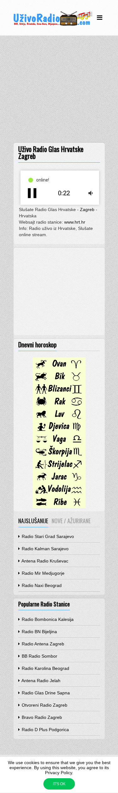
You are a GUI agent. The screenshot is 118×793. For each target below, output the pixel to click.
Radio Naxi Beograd (41, 585)
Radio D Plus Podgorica (44, 729)
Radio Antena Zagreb (42, 643)
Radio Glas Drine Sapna (45, 692)
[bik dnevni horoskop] (59, 380)
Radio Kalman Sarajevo (44, 548)
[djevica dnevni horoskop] (59, 431)
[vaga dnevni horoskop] (59, 443)
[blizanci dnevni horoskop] (59, 393)
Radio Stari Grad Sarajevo (47, 536)
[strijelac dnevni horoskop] (59, 468)
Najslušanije (33, 521)
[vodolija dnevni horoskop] (59, 494)
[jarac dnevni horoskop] (59, 481)
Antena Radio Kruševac (44, 560)
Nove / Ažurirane (71, 521)
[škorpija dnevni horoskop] (59, 456)
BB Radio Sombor (38, 656)
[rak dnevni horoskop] (59, 406)
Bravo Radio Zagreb (41, 717)
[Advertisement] (59, 90)
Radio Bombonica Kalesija (47, 619)
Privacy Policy (58, 772)
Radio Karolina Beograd (44, 668)
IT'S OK (59, 784)
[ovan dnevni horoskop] (59, 368)
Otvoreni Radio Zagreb (43, 705)
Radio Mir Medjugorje (42, 573)
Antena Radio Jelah (40, 680)
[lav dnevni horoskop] (59, 418)
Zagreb (87, 209)
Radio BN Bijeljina (38, 631)
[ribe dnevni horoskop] (59, 506)
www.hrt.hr (74, 222)
